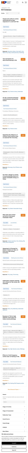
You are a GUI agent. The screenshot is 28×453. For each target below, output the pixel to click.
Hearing (20, 241)
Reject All (14, 450)
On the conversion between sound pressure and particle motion (10, 99)
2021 (23, 175)
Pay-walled (5, 222)
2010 (23, 316)
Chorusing (10, 167)
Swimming (21, 52)
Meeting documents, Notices (17, 257)
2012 (23, 355)
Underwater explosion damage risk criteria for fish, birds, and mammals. (11, 282)
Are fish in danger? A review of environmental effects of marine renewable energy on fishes (10, 177)
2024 (23, 59)
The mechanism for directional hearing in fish (10, 59)
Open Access (6, 26)
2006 (23, 215)
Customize (14, 446)
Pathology (22, 349)
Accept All (14, 443)
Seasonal (5, 168)
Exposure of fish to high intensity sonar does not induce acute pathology (9, 317)
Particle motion (13, 91)
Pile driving (15, 274)
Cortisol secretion (12, 241)
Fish (23, 51)
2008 (23, 249)
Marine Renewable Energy (16, 208)
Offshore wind (18, 167)
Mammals (15, 308)
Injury (11, 274)
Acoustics (10, 51)
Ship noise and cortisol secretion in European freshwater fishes (9, 216)
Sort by (2, 13)
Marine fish (5, 52)
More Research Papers (13, 389)
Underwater (20, 91)
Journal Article (13, 222)
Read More (5, 48)
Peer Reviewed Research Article (10, 29)
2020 (23, 19)
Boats (14, 51)
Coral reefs (18, 51)
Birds (9, 308)
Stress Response (10, 242)
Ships (9, 52)
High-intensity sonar (14, 349)
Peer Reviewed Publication (16, 288)
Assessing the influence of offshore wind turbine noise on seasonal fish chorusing (10, 136)
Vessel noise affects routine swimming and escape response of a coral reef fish (11, 20)
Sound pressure (15, 52)
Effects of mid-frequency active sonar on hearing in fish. (11, 355)
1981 (23, 281)
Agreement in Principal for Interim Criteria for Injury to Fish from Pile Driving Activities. (10, 250)
